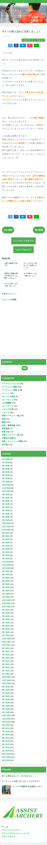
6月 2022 (6, 619)
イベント (6, 393)
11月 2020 (6, 680)
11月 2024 (6, 526)
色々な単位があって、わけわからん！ (18, 776)
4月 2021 (6, 664)
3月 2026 (6, 475)
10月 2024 (6, 530)
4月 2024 (6, 549)
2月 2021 (6, 671)
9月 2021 (6, 648)
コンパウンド (28, 40)
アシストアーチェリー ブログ (16, 11)
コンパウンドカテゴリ (23, 241)
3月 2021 (6, 667)
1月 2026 (6, 482)
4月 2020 (6, 703)
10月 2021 (6, 645)
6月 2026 (6, 466)
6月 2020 (6, 696)
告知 (4, 419)
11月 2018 (6, 757)
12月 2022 (6, 600)
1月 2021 (6, 674)
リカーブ (40, 40)
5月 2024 (6, 546)
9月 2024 (6, 533)
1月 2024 (6, 558)
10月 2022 (6, 606)
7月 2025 (6, 501)
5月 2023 (6, 584)
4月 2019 (6, 741)
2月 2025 (6, 517)
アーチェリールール (10, 383)
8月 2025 (6, 498)
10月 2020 (6, 683)
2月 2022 (6, 632)
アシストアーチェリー (11, 830)
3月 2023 (6, 591)
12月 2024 (6, 523)
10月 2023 (6, 568)
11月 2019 (6, 719)
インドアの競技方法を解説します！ (27, 786)
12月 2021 (6, 638)
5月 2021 (6, 661)
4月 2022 (6, 626)
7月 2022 (6, 616)
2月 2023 (6, 594)
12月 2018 (6, 754)
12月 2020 (6, 677)
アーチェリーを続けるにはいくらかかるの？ (21, 781)
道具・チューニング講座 (12, 441)
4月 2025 (6, 510)
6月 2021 (6, 658)
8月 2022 (6, 613)
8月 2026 (6, 459)
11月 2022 (6, 603)
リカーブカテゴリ (23, 250)
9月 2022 (6, 610)
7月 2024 (6, 539)
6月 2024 (6, 542)
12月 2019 (6, 715)
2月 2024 (6, 555)
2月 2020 (6, 709)
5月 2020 (6, 699)
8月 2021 (6, 651)
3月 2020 (6, 706)
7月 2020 (6, 693)
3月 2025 (6, 514)
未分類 (5, 444)
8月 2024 (6, 536)
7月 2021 (6, 655)
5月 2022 (6, 623)
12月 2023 (6, 562)
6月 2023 (6, 581)
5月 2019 (6, 738)
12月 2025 (6, 485)
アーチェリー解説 (9, 387)
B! (23, 45)
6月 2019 (6, 735)
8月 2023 (6, 574)
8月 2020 (6, 690)
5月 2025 (6, 507)
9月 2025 (6, 494)
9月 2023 (6, 571)
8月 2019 (6, 728)
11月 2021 (6, 642)
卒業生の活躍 (7, 438)
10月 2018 (6, 760)
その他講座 (7, 403)
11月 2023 (6, 565)
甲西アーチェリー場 (10, 416)
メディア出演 (7, 409)
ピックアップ (7, 406)
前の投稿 (39, 230)
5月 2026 (6, 469)
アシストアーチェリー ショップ (15, 833)
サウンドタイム (8, 836)
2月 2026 (6, 478)
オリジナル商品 (8, 396)
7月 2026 (6, 462)
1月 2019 (6, 751)
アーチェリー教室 (9, 390)
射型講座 (6, 428)
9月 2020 (6, 687)
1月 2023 (6, 597)
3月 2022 (6, 629)
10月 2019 (6, 722)
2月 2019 (6, 747)
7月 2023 (6, 578)
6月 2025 (6, 504)
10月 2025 (6, 491)
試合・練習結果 (8, 425)
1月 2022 (6, 635)
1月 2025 (6, 520)
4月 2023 (6, 587)
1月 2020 (6, 712)
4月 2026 (6, 472)
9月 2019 (6, 725)
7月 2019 (6, 731)
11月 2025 (6, 488)
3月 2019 (6, 744)
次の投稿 (8, 230)
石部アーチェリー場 (10, 435)
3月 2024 (6, 552)
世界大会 (6, 432)
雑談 (4, 422)
